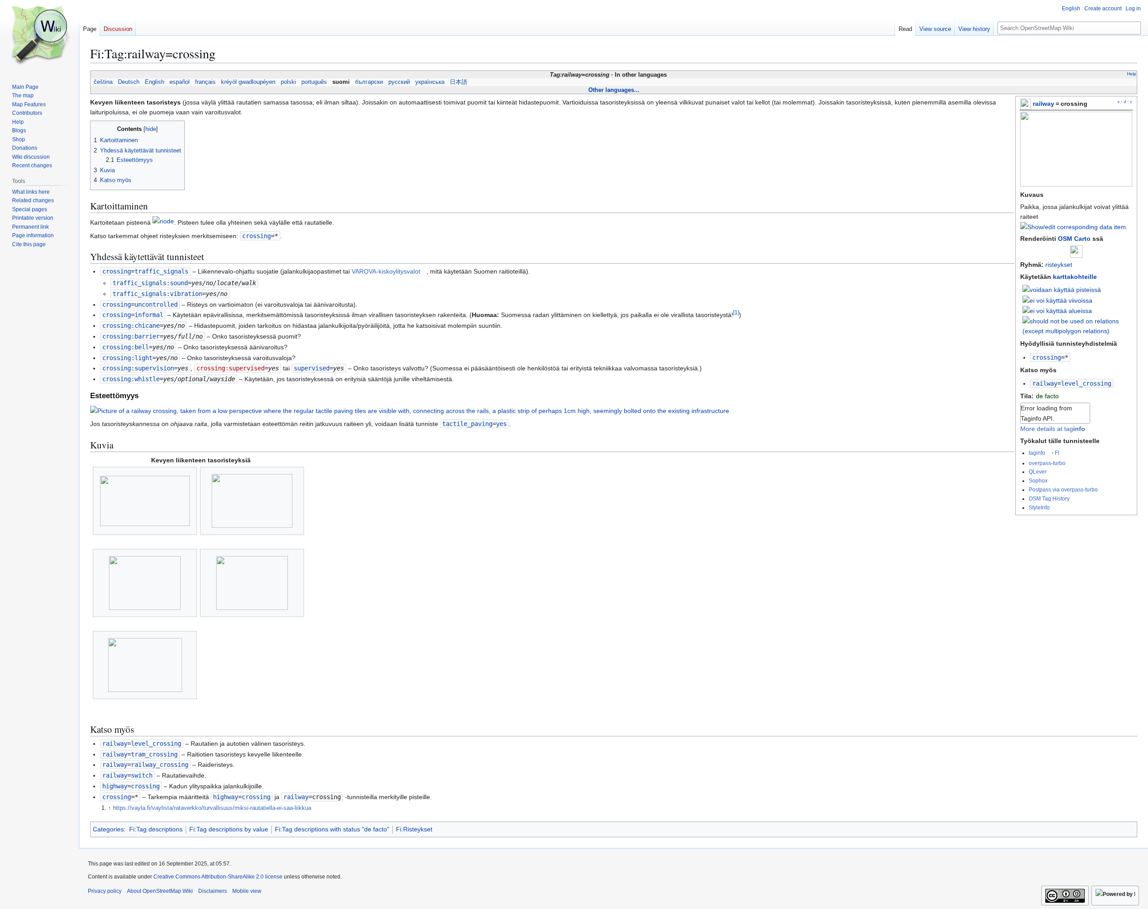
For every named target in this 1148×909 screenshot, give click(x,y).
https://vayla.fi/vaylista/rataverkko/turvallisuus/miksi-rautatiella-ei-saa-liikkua (212, 808)
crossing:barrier (131, 336)
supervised (312, 368)
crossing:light (127, 357)
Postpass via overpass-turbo (1063, 489)
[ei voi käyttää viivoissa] (1057, 300)
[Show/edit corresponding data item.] (1074, 227)
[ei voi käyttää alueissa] (1057, 310)
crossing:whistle (131, 379)
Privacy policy (105, 891)
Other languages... (613, 90)
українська (429, 82)
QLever (1038, 471)
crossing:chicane (131, 325)
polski (288, 82)
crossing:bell (125, 347)
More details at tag (1052, 428)
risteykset (1058, 264)
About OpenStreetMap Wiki (160, 891)
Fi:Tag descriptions (156, 829)
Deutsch (128, 82)
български (369, 82)
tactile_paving (467, 423)
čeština (103, 82)
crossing (1046, 357)
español (179, 82)
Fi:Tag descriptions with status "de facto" (332, 829)
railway (1043, 103)
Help (1131, 73)
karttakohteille (1075, 276)
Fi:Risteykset (414, 829)
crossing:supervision (138, 368)
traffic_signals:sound (150, 283)
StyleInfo (1039, 507)
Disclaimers (212, 891)
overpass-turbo (1047, 463)
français (205, 82)
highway (114, 786)
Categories (108, 829)
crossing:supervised (230, 368)
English (154, 82)
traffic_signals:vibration (157, 293)
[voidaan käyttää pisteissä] (1061, 289)
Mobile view (246, 891)
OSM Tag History (1049, 498)
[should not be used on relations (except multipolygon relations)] (1077, 325)
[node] (163, 222)
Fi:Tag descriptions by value (228, 829)
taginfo (1037, 453)
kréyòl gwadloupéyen (248, 82)
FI (1057, 453)
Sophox (1038, 480)
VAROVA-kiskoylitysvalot (386, 271)
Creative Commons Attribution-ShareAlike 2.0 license (218, 877)
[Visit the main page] (39, 36)
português (314, 82)
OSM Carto (1074, 238)
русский (399, 82)
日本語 (458, 82)
